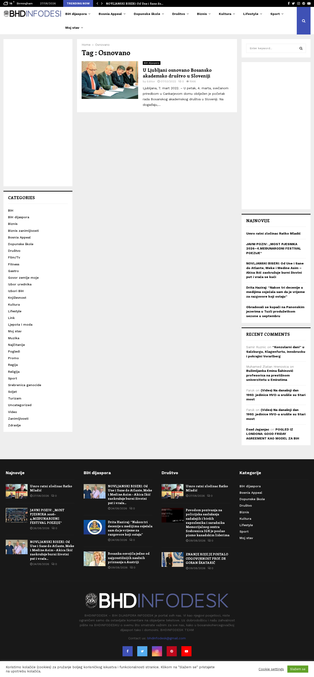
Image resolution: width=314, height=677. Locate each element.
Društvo (178, 14)
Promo (13, 358)
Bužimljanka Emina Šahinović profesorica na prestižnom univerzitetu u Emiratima (269, 375)
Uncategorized (19, 405)
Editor (151, 81)
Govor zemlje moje (23, 277)
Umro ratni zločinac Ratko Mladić (273, 233)
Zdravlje (14, 425)
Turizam (14, 398)
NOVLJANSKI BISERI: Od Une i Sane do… (134, 3)
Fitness (13, 264)
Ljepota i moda (20, 324)
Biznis (202, 14)
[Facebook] (128, 651)
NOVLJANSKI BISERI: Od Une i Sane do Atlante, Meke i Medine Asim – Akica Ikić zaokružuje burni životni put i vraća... (52, 550)
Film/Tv (14, 257)
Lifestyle (250, 14)
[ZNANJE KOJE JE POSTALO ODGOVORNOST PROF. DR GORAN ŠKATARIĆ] (172, 559)
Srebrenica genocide (24, 385)
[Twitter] (142, 651)
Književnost (17, 297)
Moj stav (72, 27)
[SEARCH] (301, 48)
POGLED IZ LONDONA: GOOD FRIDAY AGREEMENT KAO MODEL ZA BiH (272, 433)
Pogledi (14, 351)
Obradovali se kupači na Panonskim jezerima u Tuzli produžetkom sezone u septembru (275, 311)
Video (12, 412)
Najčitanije (16, 345)
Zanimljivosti (18, 418)
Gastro (13, 271)
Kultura (225, 14)
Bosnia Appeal (110, 14)
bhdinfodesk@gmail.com (166, 638)
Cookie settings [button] (271, 669)
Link (11, 318)
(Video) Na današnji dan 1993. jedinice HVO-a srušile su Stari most (275, 394)
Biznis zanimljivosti (23, 230)
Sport (275, 14)
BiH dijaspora (76, 14)
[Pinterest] (172, 651)
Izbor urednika (19, 284)
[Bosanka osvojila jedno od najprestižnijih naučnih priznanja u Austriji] (95, 558)
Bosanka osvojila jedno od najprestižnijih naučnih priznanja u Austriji (129, 557)
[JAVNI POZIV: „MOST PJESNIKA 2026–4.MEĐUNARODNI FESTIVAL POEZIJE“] (17, 515)
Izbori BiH (16, 291)
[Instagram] (157, 651)
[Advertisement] (38, 113)
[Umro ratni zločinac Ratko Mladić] (17, 491)
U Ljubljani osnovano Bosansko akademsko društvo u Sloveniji (177, 73)
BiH (10, 210)
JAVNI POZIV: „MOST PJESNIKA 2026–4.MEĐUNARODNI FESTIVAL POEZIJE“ (273, 248)
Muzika (13, 338)
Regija (13, 365)
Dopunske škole (147, 14)
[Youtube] (186, 651)
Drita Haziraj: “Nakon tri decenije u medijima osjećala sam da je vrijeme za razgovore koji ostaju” (275, 292)
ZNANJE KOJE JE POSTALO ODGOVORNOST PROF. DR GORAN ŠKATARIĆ (207, 558)
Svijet (12, 391)
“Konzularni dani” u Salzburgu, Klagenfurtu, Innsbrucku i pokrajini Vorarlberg (275, 351)
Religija (14, 371)
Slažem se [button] (297, 669)
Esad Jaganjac (257, 429)
